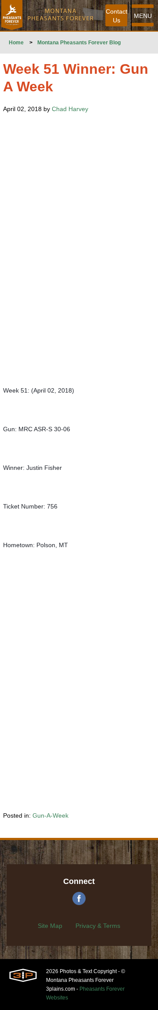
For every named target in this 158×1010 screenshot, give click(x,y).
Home (16, 43)
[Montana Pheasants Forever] (12, 15)
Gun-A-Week (50, 815)
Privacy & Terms (97, 925)
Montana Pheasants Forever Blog (79, 43)
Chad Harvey (70, 108)
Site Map (50, 925)
